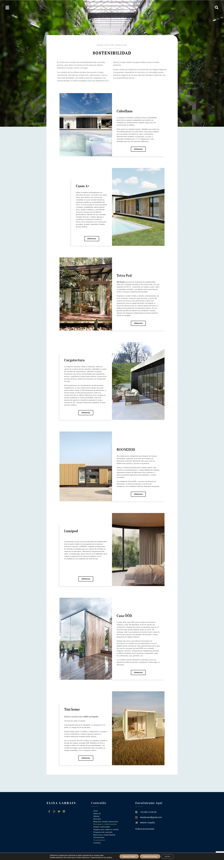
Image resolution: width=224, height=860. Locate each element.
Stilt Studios (121, 282)
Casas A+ (83, 186)
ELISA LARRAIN (61, 803)
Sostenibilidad (99, 840)
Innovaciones (98, 837)
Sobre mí (97, 813)
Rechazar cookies (150, 856)
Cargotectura (74, 360)
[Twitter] (58, 811)
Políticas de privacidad (144, 829)
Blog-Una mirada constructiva (105, 821)
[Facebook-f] (49, 811)
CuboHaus (125, 111)
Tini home (72, 709)
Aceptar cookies (129, 856)
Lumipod (71, 531)
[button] (39, 7)
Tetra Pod (124, 275)
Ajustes (167, 856)
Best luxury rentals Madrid (104, 835)
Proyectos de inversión (102, 832)
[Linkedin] (63, 811)
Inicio (95, 811)
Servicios (97, 819)
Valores (96, 816)
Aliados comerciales (101, 827)
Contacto (97, 843)
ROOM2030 (126, 449)
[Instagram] (54, 811)
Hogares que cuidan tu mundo (106, 829)
